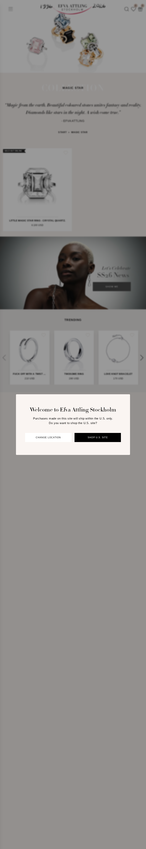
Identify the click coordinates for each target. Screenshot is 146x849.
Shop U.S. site (98, 437)
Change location (48, 437)
